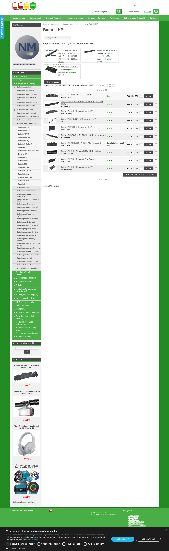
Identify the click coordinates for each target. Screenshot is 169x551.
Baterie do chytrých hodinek (28, 116)
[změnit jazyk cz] (50, 511)
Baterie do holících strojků (27, 113)
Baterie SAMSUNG (25, 171)
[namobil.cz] (26, 60)
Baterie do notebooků (26, 124)
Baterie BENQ (23, 141)
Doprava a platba (75, 18)
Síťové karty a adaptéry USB (26, 328)
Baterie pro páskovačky (26, 229)
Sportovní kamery (23, 336)
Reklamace (114, 18)
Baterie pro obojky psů (26, 222)
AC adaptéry (21, 76)
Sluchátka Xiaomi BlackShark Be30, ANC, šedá (26, 427)
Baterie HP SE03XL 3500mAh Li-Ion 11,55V (77, 167)
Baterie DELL (23, 147)
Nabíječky (20, 309)
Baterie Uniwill (23, 184)
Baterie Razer (23, 167)
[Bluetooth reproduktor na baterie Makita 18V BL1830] (26, 482)
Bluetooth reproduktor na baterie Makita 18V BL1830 (26, 466)
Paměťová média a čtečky (27, 312)
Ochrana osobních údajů (134, 18)
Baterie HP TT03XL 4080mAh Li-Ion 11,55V (76, 95)
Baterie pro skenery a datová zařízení (28, 244)
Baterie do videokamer (26, 191)
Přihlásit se (136, 6)
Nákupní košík (133, 520)
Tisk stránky (55, 186)
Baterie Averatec (24, 137)
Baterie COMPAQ (25, 144)
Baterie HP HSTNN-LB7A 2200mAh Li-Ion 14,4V (78, 119)
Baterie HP (22, 154)
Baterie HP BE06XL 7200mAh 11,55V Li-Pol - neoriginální (81, 151)
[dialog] (84, 539)
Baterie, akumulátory (26, 83)
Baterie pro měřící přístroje (27, 219)
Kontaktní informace (96, 18)
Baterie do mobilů (24, 120)
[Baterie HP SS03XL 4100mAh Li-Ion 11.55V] (26, 376)
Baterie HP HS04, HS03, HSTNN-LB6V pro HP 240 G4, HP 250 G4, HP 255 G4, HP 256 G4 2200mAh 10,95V (68, 56)
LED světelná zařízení (25, 298)
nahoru (46, 186)
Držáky (19, 285)
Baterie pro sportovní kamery (28, 248)
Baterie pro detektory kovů (27, 207)
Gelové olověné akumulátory (28, 268)
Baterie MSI (22, 164)
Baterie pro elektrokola (26, 204)
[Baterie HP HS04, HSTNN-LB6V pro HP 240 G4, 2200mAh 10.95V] (89, 53)
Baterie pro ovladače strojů (27, 225)
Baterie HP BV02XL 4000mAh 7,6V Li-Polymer (78, 159)
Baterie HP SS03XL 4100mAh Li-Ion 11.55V (77, 111)
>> (106, 90)
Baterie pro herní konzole (27, 211)
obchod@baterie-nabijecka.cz (104, 514)
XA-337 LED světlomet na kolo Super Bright (27, 392)
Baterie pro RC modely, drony (26, 240)
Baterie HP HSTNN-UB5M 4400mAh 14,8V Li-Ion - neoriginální (83, 135)
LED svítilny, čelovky (25, 302)
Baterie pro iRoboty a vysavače (25, 215)
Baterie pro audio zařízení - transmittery (28, 195)
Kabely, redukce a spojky (27, 295)
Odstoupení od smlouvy (137, 526)
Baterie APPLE (24, 131)
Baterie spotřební (24, 87)
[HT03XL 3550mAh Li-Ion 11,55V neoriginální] (51, 73)
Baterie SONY (23, 174)
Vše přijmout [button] (123, 539)
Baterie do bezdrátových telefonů (26, 99)
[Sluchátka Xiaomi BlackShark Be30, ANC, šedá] (26, 443)
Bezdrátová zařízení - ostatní (25, 273)
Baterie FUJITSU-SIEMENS (29, 151)
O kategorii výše (51, 37)
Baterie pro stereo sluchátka (28, 251)
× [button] (166, 530)
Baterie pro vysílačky (25, 258)
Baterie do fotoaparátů (26, 106)
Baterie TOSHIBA (25, 177)
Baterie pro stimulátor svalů (28, 255)
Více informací (33, 540)
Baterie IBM (22, 157)
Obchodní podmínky (54, 18)
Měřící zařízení (22, 305)
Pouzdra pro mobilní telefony (25, 317)
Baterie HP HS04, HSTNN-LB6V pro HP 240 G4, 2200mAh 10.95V (107, 53)
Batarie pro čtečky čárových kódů (28, 200)
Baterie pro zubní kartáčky (27, 261)
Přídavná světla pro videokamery (24, 323)
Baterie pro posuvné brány (27, 232)
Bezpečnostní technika (26, 278)
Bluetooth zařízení (24, 281)
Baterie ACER (23, 127)
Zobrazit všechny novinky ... (24, 502)
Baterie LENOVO (24, 161)
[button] (56, 548)
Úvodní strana (19, 18)
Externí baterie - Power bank (28, 265)
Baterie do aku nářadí (25, 91)
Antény (19, 80)
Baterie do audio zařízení (27, 94)
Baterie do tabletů (24, 187)
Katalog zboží (35, 18)
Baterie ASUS (23, 134)
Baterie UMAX (23, 181)
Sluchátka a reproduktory (27, 333)
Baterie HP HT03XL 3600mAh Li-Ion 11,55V (76, 127)
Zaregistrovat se (148, 6)
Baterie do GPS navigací (26, 109)
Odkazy (153, 18)
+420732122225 (99, 512)
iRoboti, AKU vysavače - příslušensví (26, 290)
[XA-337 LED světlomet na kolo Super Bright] (26, 407)
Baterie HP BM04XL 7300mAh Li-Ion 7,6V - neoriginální (81, 143)
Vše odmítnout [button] (148, 539)
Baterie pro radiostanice (26, 235)
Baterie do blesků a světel (27, 102)
